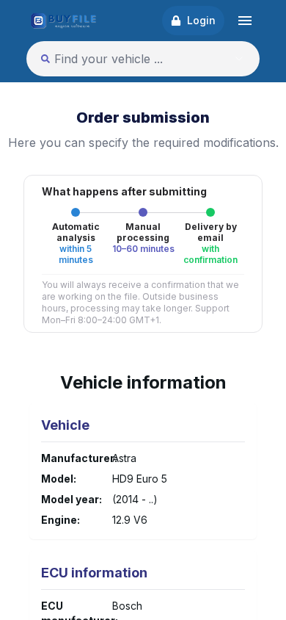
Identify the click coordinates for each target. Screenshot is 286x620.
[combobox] (127, 59)
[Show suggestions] (239, 59)
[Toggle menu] (245, 20)
